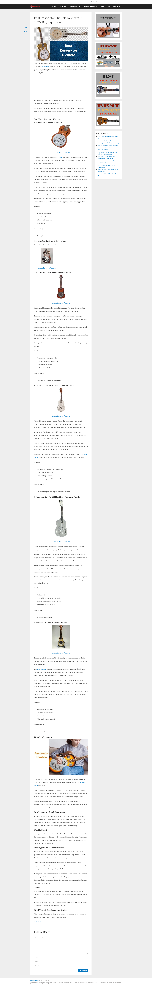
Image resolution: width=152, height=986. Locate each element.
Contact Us (98, 1)
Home (54, 6)
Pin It (25, 32)
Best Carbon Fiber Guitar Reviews (108, 145)
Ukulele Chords (115, 1)
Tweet (26, 27)
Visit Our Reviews (40, 922)
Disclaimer (106, 1)
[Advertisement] (61, 87)
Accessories (74, 6)
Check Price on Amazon (61, 152)
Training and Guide (90, 6)
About (92, 1)
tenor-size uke (41, 669)
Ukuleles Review (34, 980)
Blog (102, 6)
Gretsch (60, 157)
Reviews (63, 6)
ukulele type (45, 66)
